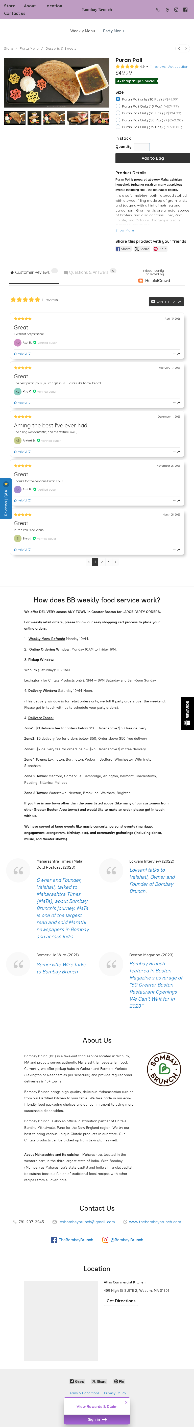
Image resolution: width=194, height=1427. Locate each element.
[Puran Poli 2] (54, 118)
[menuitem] (179, 48)
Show (187, 713)
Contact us (14, 13)
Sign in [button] (94, 1419)
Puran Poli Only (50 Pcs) (152, 120)
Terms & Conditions (84, 1393)
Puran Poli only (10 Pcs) (150, 99)
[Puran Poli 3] (77, 118)
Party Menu (113, 30)
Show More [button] (124, 230)
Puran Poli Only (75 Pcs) (152, 127)
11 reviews (158, 66)
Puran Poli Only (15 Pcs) (150, 106)
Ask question (178, 66)
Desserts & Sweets (60, 48)
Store (9, 5)
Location (53, 5)
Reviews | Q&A (6, 502)
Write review (168, 301)
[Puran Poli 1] (34, 118)
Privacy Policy (115, 1393)
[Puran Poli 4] (99, 118)
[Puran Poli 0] (15, 118)
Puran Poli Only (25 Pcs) (151, 113)
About (30, 5)
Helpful (22, 353)
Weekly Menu (82, 30)
